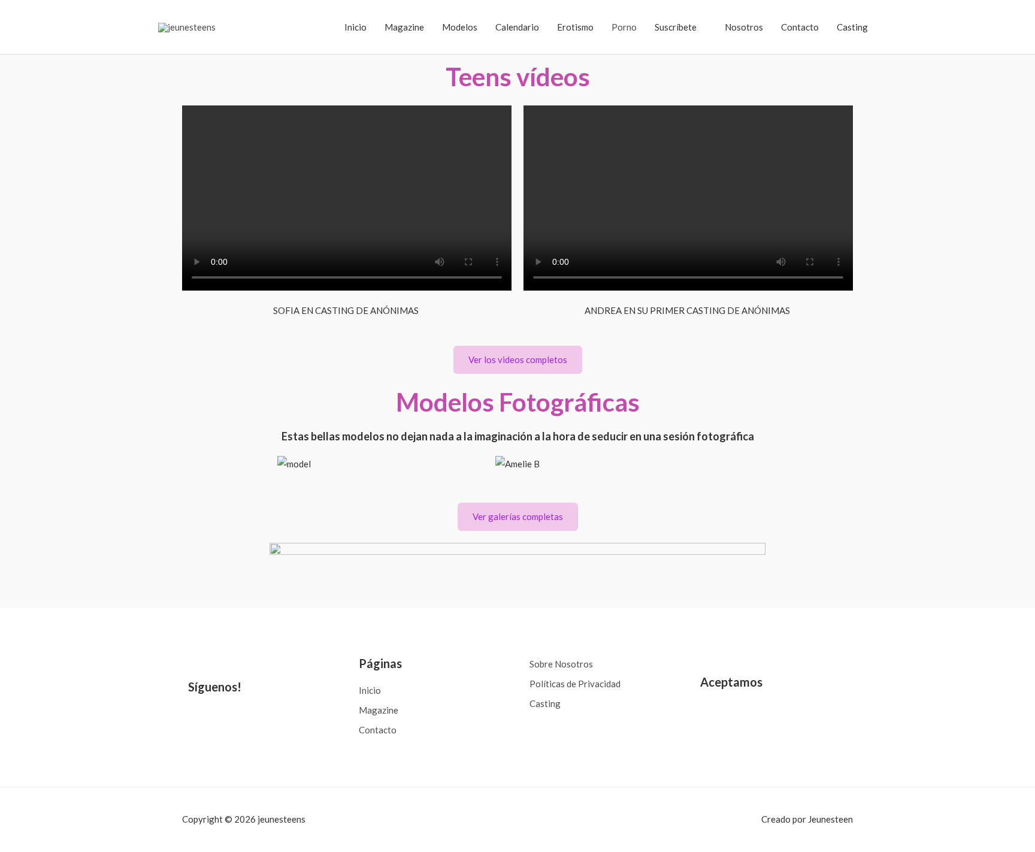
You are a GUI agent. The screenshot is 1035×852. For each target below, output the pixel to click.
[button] (193, 464)
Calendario (517, 27)
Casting (852, 27)
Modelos (459, 27)
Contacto (800, 27)
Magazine (404, 27)
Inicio (355, 27)
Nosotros (744, 27)
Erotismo (575, 27)
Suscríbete (676, 27)
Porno (624, 27)
